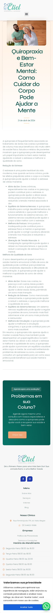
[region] (26, 595)
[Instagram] (29, 479)
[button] (26, 14)
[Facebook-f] (23, 479)
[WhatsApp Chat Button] (46, 606)
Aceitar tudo (26, 607)
